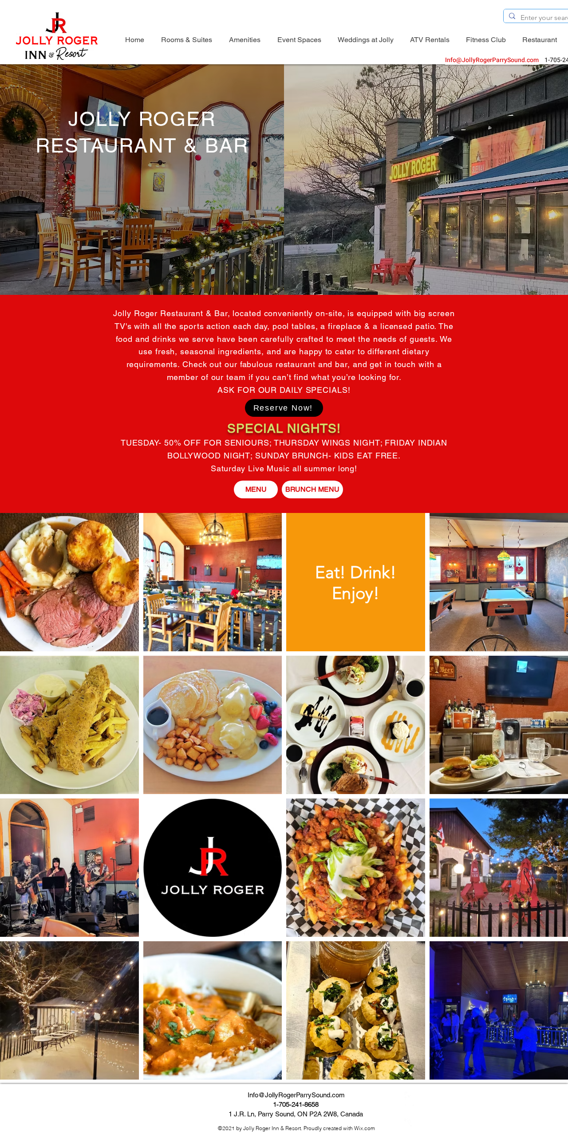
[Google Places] (409, 1122)
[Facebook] (409, 1096)
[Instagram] (409, 1109)
